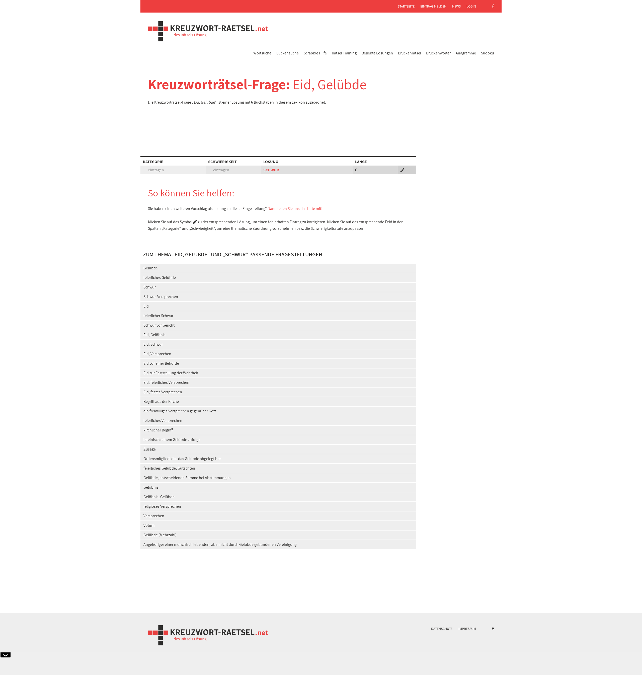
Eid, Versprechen (157, 353)
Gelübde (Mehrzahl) (160, 535)
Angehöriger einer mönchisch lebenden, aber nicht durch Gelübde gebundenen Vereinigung (220, 544)
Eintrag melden (433, 6)
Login (471, 6)
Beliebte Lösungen (377, 53)
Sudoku (487, 53)
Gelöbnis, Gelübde (159, 496)
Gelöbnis (150, 487)
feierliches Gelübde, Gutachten (169, 468)
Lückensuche (287, 53)
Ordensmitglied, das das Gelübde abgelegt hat (182, 458)
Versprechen (153, 515)
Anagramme (466, 53)
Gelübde (150, 268)
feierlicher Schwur (158, 315)
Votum (148, 525)
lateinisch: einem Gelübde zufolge (171, 439)
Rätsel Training (344, 53)
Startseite (406, 6)
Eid (146, 306)
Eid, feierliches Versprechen (166, 382)
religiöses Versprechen (162, 506)
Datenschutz (442, 628)
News (456, 6)
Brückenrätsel (409, 53)
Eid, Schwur (153, 344)
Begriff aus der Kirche (161, 401)
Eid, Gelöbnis (154, 334)
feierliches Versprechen (162, 420)
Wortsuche (262, 53)
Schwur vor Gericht (159, 325)
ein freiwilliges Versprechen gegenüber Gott (179, 411)
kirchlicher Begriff (158, 430)
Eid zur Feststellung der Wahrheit (170, 373)
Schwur (149, 287)
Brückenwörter (438, 53)
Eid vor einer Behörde (161, 363)
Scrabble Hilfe (315, 53)
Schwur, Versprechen (160, 296)
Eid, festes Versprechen (162, 392)
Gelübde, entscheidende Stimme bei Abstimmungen (187, 477)
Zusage (149, 449)
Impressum (467, 628)
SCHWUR (271, 170)
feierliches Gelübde (159, 277)
